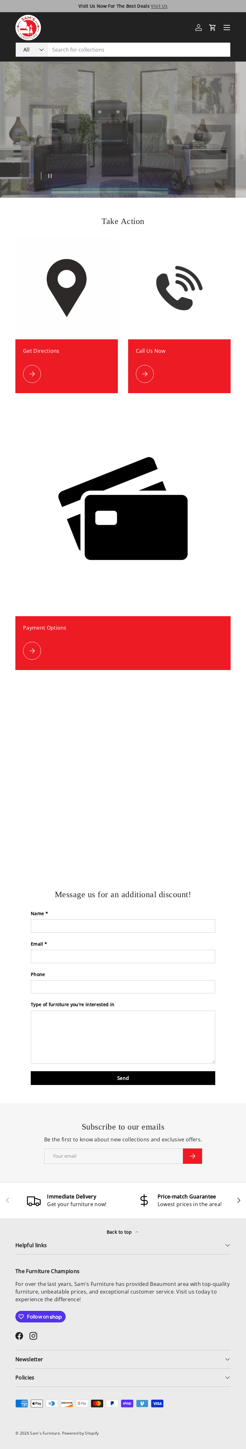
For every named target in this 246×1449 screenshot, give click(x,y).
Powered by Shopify (80, 1433)
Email (37, 944)
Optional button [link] (60, 147)
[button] (213, 28)
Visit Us (159, 6)
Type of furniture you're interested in (72, 1004)
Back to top (120, 1232)
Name (37, 913)
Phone (38, 974)
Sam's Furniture (45, 1433)
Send (123, 1078)
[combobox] (123, 50)
